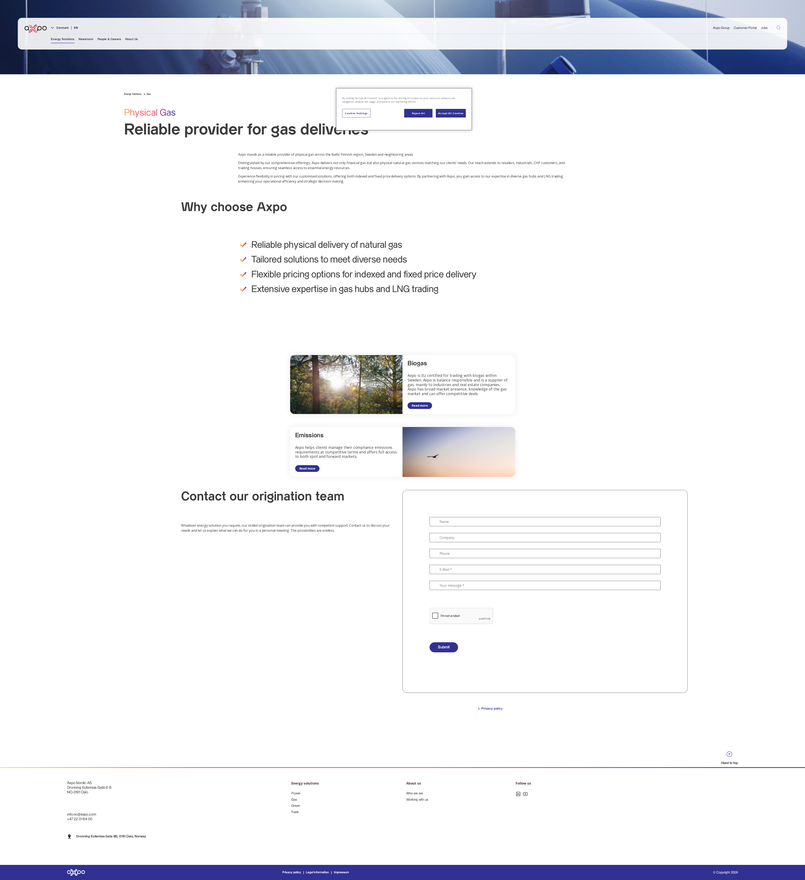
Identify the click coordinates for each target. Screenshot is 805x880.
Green (295, 805)
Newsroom (86, 39)
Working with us (417, 799)
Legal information (317, 872)
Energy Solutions (62, 39)
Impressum (341, 872)
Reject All (418, 113)
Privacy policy (492, 708)
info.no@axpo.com (81, 814)
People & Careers (109, 39)
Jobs (764, 28)
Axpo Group (721, 28)
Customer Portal (745, 28)
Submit (444, 647)
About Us (131, 39)
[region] (404, 109)
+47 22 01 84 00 (79, 819)
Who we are (414, 793)
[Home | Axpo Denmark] (37, 28)
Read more (420, 405)
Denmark (62, 27)
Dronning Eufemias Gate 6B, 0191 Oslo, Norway (111, 836)
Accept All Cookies (451, 113)
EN (76, 27)
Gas (294, 799)
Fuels (295, 812)
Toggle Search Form (778, 27)
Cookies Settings (356, 113)
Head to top (729, 762)
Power (295, 793)
